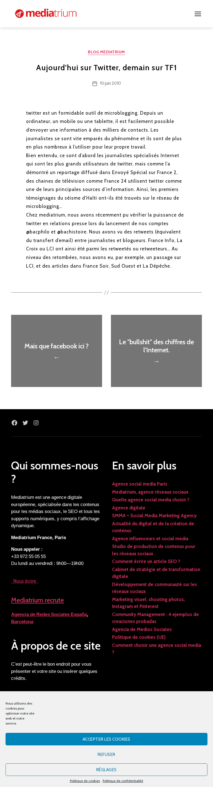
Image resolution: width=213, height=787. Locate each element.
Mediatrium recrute (37, 600)
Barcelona (22, 622)
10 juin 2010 (110, 83)
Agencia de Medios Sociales (142, 629)
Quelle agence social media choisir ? (150, 499)
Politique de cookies (85, 781)
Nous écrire (24, 581)
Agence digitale (128, 508)
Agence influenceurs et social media (150, 538)
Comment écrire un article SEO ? (146, 561)
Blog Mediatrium (106, 52)
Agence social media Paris (139, 484)
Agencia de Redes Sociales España (49, 614)
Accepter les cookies (106, 739)
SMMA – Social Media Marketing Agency (154, 515)
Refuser (106, 754)
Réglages (106, 769)
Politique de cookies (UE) (139, 637)
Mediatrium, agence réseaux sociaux (150, 492)
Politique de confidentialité (123, 781)
